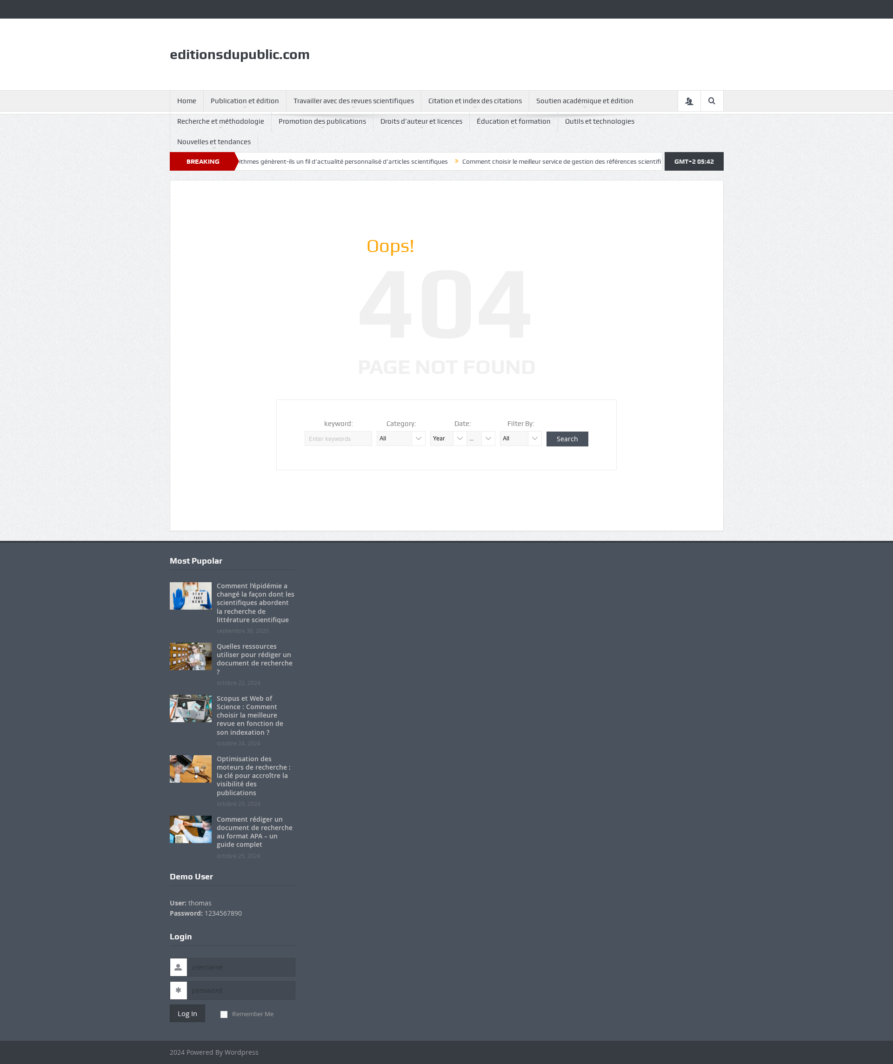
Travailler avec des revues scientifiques (353, 101)
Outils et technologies (599, 121)
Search (567, 438)
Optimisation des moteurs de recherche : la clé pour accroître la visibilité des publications (254, 775)
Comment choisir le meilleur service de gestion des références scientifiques (543, 161)
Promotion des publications (322, 121)
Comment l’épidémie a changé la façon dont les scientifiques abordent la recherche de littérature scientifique (255, 602)
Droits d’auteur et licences (421, 121)
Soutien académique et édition (584, 101)
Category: (401, 423)
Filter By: (520, 423)
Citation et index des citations (475, 101)
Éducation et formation (514, 121)
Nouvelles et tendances (214, 142)
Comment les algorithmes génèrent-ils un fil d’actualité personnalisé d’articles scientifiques (291, 161)
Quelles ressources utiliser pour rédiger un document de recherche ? (255, 659)
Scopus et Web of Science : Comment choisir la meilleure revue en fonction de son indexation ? (250, 715)
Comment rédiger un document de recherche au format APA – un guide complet (255, 832)
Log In (187, 1013)
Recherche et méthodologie (220, 121)
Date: (462, 423)
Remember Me (252, 1013)
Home (186, 101)
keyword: (338, 423)
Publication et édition (245, 101)
